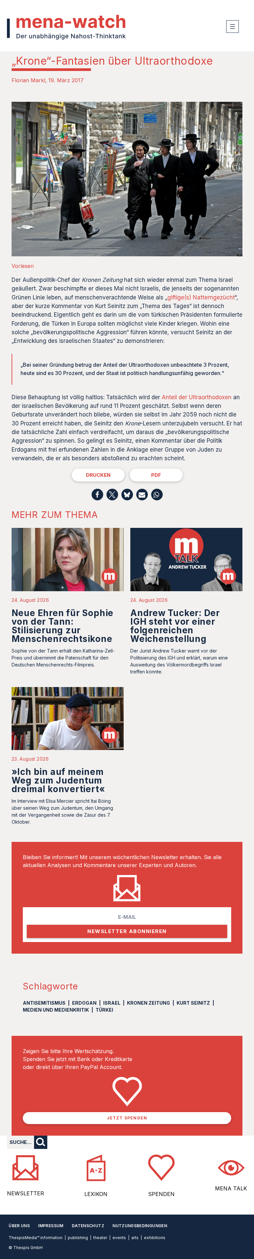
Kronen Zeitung (148, 1003)
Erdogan (84, 1003)
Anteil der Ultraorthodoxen (197, 397)
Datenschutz (88, 1225)
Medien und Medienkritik (56, 1010)
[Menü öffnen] (232, 26)
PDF (156, 475)
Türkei (104, 1010)
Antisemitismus (44, 1003)
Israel (111, 1003)
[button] (97, 494)
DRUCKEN (98, 475)
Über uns (19, 1225)
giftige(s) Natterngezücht (200, 297)
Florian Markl (28, 80)
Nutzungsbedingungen (139, 1225)
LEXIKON (95, 1194)
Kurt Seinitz (193, 1003)
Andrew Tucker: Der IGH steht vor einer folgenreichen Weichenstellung (175, 626)
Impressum (50, 1225)
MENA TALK (231, 1188)
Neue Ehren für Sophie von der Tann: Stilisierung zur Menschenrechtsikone (62, 626)
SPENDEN (161, 1194)
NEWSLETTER (25, 1193)
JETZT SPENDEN (127, 1117)
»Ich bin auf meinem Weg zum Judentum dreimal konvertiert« (58, 780)
